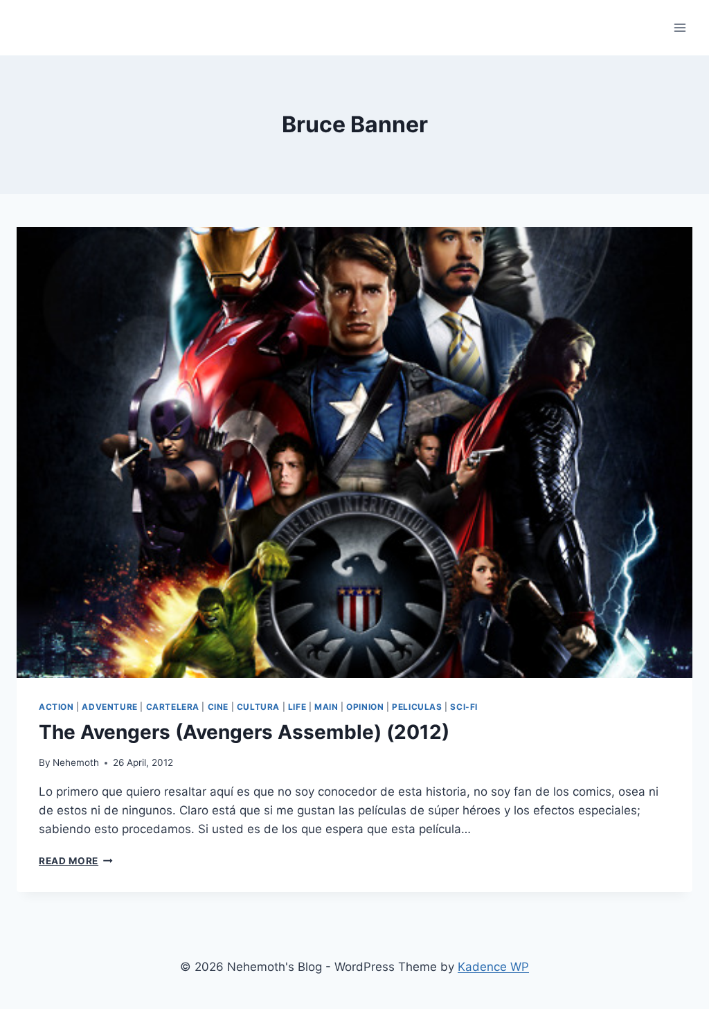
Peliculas (417, 707)
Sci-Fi (464, 707)
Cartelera (172, 707)
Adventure (109, 707)
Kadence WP (493, 967)
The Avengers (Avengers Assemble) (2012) (244, 732)
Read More (76, 860)
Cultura (258, 707)
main (326, 707)
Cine (218, 707)
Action (56, 707)
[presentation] (354, 452)
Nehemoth (76, 762)
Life (297, 707)
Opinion (365, 707)
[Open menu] (679, 27)
